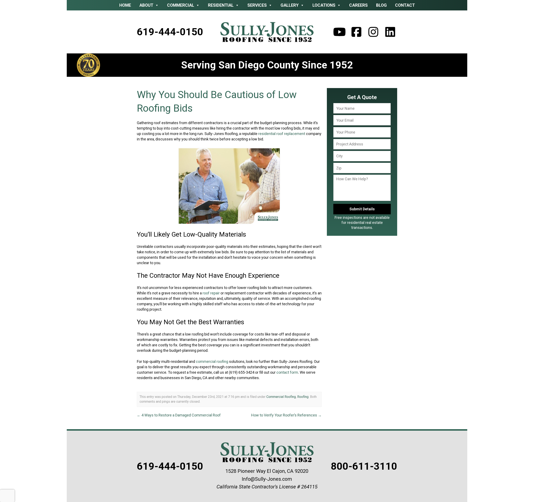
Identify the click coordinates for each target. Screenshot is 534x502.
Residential (221, 5)
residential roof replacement (281, 133)
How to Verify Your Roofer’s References (286, 415)
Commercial (180, 5)
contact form (287, 372)
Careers (358, 5)
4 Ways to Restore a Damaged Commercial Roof (179, 415)
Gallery (290, 5)
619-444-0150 (170, 32)
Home (125, 5)
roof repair (211, 293)
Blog (381, 5)
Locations (323, 5)
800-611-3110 (364, 466)
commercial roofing (212, 361)
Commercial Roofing (281, 397)
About (146, 5)
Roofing (303, 397)
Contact (405, 5)
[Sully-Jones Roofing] (267, 32)
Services (257, 5)
